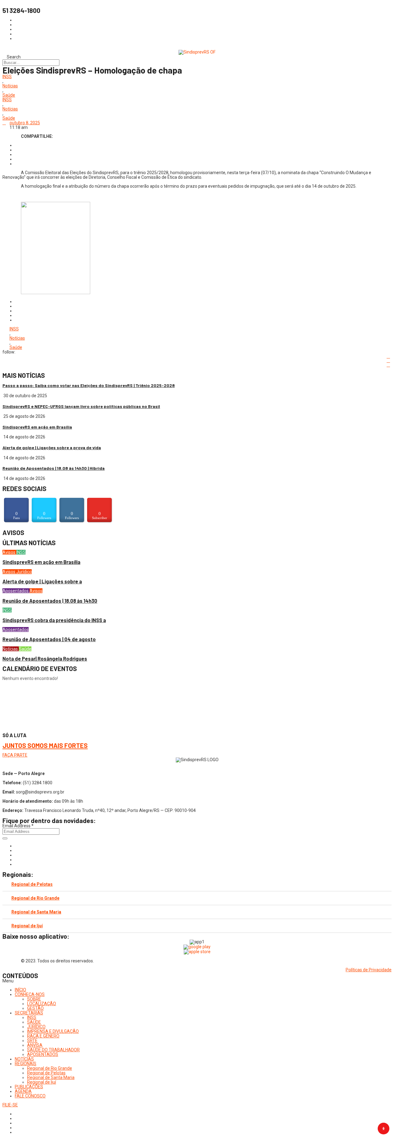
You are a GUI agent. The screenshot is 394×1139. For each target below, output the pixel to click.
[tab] (197, 884)
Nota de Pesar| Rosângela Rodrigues (44, 658)
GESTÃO (35, 1008)
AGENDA (23, 1091)
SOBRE (34, 999)
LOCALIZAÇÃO (41, 1003)
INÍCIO (20, 989)
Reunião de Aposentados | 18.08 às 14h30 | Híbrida (53, 468)
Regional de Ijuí (27, 925)
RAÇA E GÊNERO (43, 1035)
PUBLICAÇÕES (29, 1086)
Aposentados (16, 590)
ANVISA (34, 1045)
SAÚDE (34, 1022)
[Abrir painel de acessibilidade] (383, 1128)
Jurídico (24, 571)
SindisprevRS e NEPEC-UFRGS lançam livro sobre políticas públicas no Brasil (81, 406)
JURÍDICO (36, 1026)
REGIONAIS (25, 1063)
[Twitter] (16, 855)
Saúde (8, 95)
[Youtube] (16, 859)
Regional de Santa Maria (36, 911)
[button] (197, 981)
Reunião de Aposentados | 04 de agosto (49, 639)
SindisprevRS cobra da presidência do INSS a (54, 620)
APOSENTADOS (42, 1054)
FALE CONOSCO (30, 1095)
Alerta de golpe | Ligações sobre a (42, 581)
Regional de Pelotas (32, 884)
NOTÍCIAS (24, 1059)
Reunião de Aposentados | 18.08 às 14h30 (49, 601)
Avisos (9, 552)
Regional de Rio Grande (35, 898)
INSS (7, 76)
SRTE (32, 1040)
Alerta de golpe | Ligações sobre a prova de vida (51, 447)
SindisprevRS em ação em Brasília (37, 427)
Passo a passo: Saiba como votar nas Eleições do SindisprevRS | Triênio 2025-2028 (88, 385)
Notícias (10, 86)
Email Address (18, 825)
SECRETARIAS (29, 1012)
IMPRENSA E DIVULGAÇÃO (53, 1031)
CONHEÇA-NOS (30, 994)
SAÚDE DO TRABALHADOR (53, 1049)
